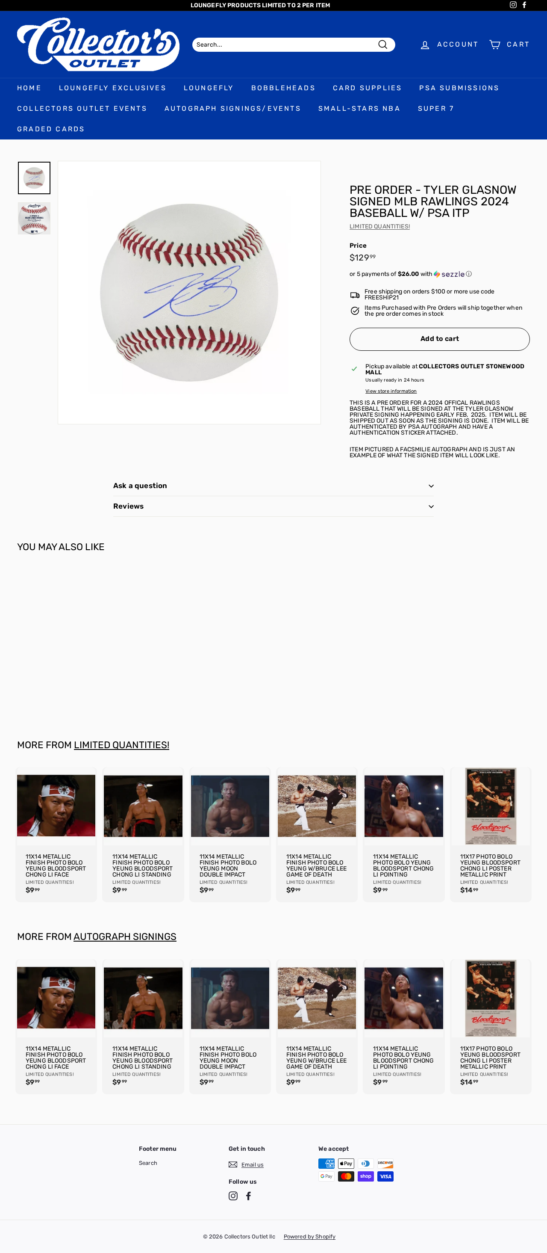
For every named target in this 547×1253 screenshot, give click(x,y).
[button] (440, 274)
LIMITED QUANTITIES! (380, 226)
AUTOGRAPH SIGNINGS (125, 936)
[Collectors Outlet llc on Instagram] (233, 1195)
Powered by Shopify (310, 1236)
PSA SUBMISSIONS (459, 88)
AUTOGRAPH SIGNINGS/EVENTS (233, 108)
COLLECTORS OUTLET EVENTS (82, 108)
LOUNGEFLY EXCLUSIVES (113, 88)
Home (29, 88)
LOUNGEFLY (209, 88)
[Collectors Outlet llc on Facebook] (248, 1195)
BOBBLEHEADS (283, 88)
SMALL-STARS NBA (359, 108)
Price (358, 246)
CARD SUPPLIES (368, 88)
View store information (391, 391)
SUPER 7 (436, 108)
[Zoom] (189, 292)
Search (148, 1163)
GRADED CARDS (51, 129)
